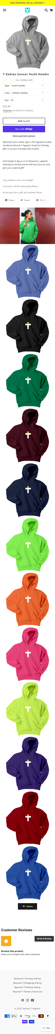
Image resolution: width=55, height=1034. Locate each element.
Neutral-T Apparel (31, 1008)
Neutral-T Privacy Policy (27, 978)
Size (6, 100)
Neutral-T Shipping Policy (27, 983)
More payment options (24, 135)
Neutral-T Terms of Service (27, 991)
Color (7, 92)
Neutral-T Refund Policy (27, 987)
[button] (17, 80)
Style (7, 85)
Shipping (7, 110)
